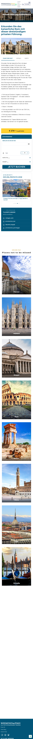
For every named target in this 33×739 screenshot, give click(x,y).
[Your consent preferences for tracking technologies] (30, 736)
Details (18, 58)
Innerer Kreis (4, 731)
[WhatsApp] (16, 4)
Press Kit (3, 727)
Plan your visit (8, 58)
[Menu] (29, 2)
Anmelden (27, 4)
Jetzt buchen (16, 166)
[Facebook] (2, 735)
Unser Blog (3, 729)
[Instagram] (5, 735)
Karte (26, 58)
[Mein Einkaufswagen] (23, 4)
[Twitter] (8, 735)
